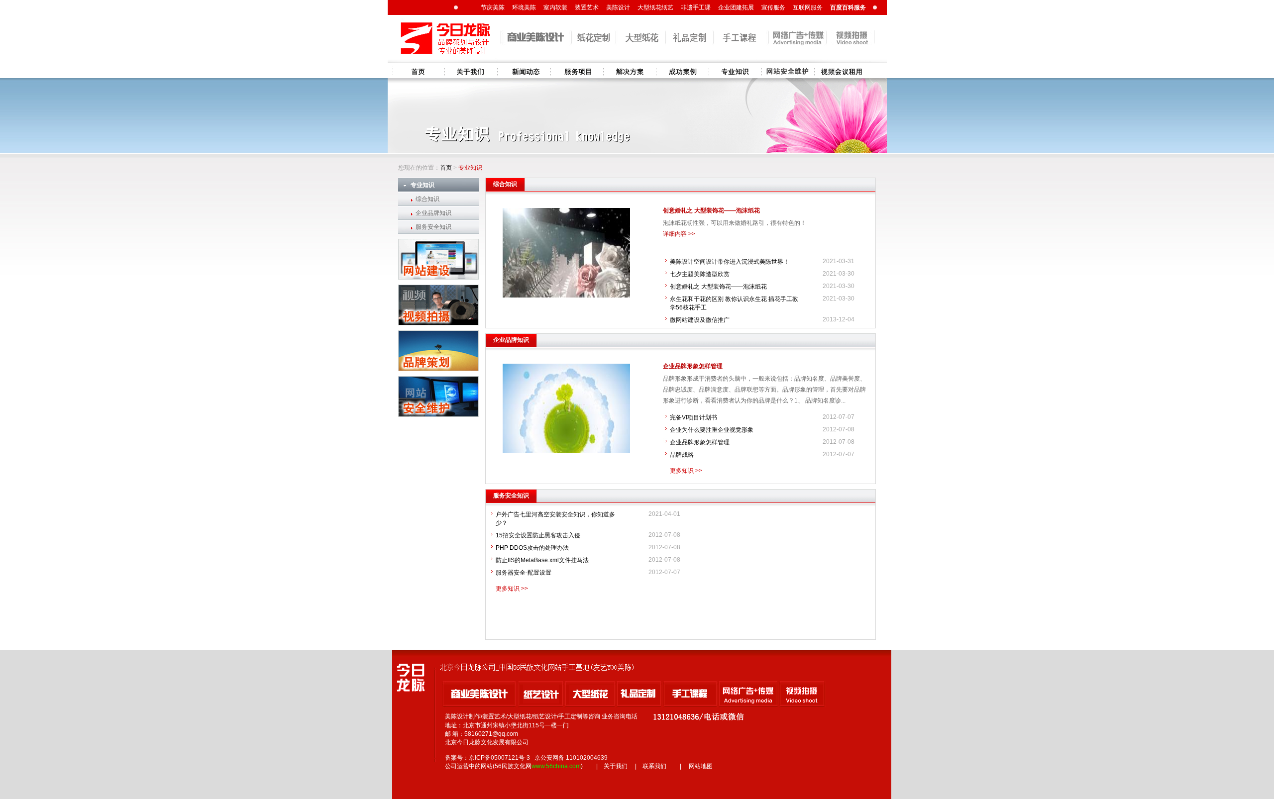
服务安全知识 (433, 226)
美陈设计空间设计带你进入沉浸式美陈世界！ (729, 261)
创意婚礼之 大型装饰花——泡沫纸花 (711, 210)
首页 (418, 70)
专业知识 (735, 70)
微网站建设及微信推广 (700, 319)
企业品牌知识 (433, 212)
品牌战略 (682, 454)
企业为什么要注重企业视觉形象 (711, 429)
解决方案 (629, 70)
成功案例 (682, 70)
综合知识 (427, 199)
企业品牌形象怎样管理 (693, 366)
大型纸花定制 (840, 70)
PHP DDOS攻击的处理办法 (532, 547)
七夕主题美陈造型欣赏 (700, 274)
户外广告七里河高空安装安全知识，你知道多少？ (555, 518)
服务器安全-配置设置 (523, 572)
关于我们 (471, 70)
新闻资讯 (524, 70)
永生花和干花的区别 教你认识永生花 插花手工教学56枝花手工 (734, 303)
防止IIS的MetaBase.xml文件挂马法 (542, 560)
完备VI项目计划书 (693, 417)
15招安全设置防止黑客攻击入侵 (538, 535)
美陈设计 (787, 70)
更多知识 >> (686, 470)
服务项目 (576, 70)
